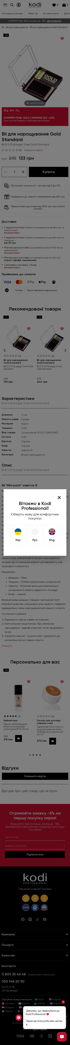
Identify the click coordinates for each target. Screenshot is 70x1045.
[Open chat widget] (62, 1037)
